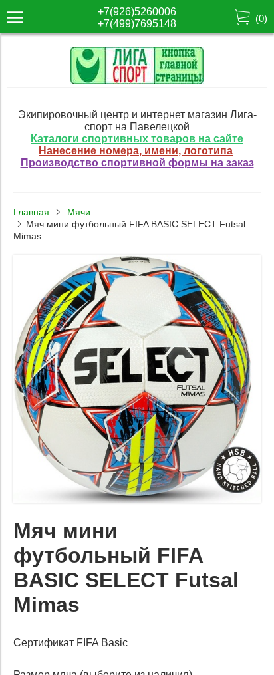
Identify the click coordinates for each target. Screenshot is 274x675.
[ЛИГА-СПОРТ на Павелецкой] (137, 80)
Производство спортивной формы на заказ (137, 162)
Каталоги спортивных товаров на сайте (137, 138)
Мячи (78, 212)
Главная (31, 212)
